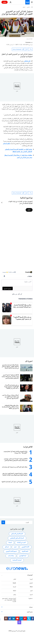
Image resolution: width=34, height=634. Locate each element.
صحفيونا (30, 598)
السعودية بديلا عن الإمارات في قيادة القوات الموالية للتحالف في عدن (20, 202)
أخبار (29, 210)
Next (31, 587)
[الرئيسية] (32, 7)
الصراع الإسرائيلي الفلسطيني (17, 538)
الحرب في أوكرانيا (21, 542)
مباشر (4, 2)
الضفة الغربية (25, 551)
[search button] (3, 522)
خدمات (31, 607)
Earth (14, 583)
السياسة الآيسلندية (17, 560)
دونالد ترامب (11, 556)
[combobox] (17, 522)
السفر (31, 591)
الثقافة (14, 591)
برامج (15, 595)
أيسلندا (10, 542)
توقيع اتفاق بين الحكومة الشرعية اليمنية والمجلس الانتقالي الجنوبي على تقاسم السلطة (18, 150)
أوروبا (31, 579)
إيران (15, 547)
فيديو (31, 595)
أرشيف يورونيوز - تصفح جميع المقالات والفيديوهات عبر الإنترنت (9, 600)
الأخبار (28, 7)
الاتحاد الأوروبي (25, 547)
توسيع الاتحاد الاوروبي (11, 551)
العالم (24, 7)
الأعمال (31, 583)
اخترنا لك (29, 361)
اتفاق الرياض (6, 143)
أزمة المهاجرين (22, 556)
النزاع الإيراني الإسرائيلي (17, 534)
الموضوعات (30, 575)
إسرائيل (7, 547)
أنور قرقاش (27, 61)
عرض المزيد (30, 612)
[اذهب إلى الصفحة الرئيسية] (27, 2)
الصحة (14, 587)
